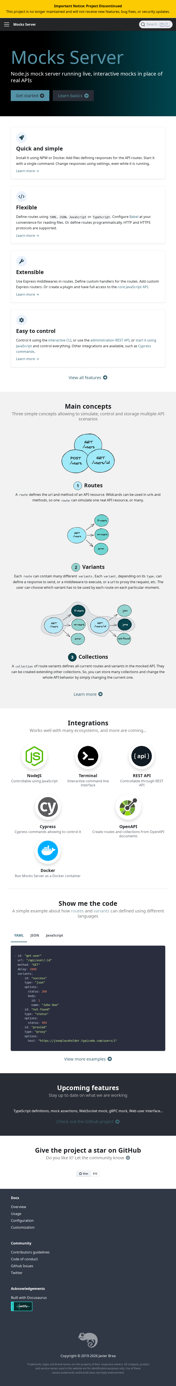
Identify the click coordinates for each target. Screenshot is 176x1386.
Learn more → (27, 170)
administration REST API (109, 340)
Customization (23, 1227)
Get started (27, 95)
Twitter (17, 1272)
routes (77, 911)
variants (101, 911)
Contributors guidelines (30, 1252)
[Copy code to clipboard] (160, 950)
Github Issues (22, 1266)
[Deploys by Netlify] (21, 1310)
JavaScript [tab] (54, 935)
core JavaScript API (133, 287)
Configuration (22, 1220)
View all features (85, 377)
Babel (133, 216)
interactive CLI (59, 340)
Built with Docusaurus (29, 1297)
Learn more (85, 694)
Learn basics (70, 95)
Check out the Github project (85, 1121)
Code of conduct (24, 1259)
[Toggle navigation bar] (6, 24)
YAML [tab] (19, 935)
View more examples (85, 1059)
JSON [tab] (34, 935)
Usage (16, 1213)
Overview (18, 1206)
